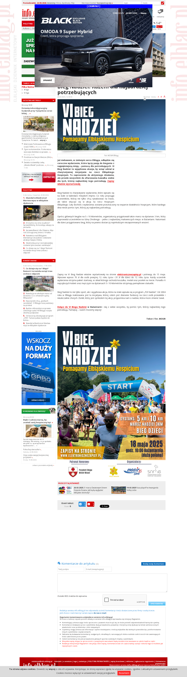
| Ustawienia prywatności (160, 662)
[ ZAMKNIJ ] (93, 6)
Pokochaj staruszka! (32, 449)
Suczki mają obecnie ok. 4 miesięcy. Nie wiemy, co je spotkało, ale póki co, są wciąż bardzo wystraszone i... (37, 442)
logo (75, 661)
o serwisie (67, 661)
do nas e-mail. (100, 613)
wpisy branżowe (117, 661)
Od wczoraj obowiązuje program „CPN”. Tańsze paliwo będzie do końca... (38, 318)
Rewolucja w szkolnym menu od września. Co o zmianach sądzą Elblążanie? (37, 295)
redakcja (82, 661)
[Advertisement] (141, 179)
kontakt (57, 661)
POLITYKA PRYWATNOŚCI (98, 661)
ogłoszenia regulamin (144, 661)
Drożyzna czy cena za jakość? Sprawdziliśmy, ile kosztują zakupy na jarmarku (38, 225)
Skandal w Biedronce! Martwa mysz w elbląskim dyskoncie (35, 200)
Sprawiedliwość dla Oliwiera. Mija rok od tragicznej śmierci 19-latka (38, 231)
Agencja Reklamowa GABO (154, 665)
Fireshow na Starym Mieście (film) (38, 157)
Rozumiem (124, 673)
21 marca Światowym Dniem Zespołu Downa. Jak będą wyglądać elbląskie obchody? (90, 490)
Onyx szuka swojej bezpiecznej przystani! (36, 456)
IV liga (26, 92)
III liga (26, 89)
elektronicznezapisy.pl (129, 274)
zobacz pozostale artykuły (42, 465)
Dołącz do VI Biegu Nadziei (72, 307)
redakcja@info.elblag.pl (42, 661)
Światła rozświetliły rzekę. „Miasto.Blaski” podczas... (35, 163)
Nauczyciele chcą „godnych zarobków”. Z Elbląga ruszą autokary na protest (38, 303)
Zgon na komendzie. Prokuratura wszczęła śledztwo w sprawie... (37, 150)
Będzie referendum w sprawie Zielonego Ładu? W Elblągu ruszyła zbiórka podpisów (37, 310)
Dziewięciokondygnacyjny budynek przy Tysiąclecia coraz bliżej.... (37, 111)
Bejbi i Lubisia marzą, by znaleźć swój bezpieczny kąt (38, 421)
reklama (129, 661)
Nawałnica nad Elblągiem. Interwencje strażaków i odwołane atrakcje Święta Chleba (37, 237)
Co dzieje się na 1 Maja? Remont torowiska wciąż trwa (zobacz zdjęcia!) (37, 250)
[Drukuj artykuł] (145, 99)
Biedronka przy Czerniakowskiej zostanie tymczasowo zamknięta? (38, 244)
